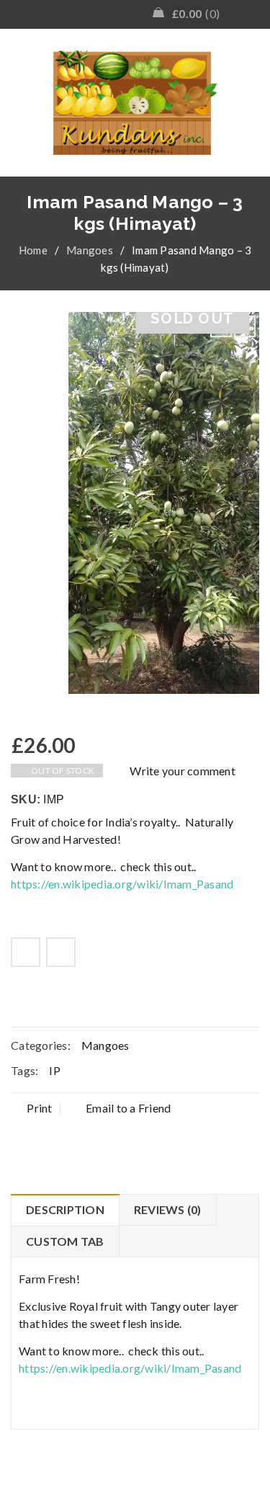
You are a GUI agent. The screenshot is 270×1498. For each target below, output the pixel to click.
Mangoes (89, 250)
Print (39, 1108)
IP (54, 1070)
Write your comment (182, 770)
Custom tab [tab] (65, 1241)
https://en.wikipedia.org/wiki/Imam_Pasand (122, 884)
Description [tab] (65, 1209)
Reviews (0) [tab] (168, 1209)
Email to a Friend (127, 1108)
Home (33, 250)
